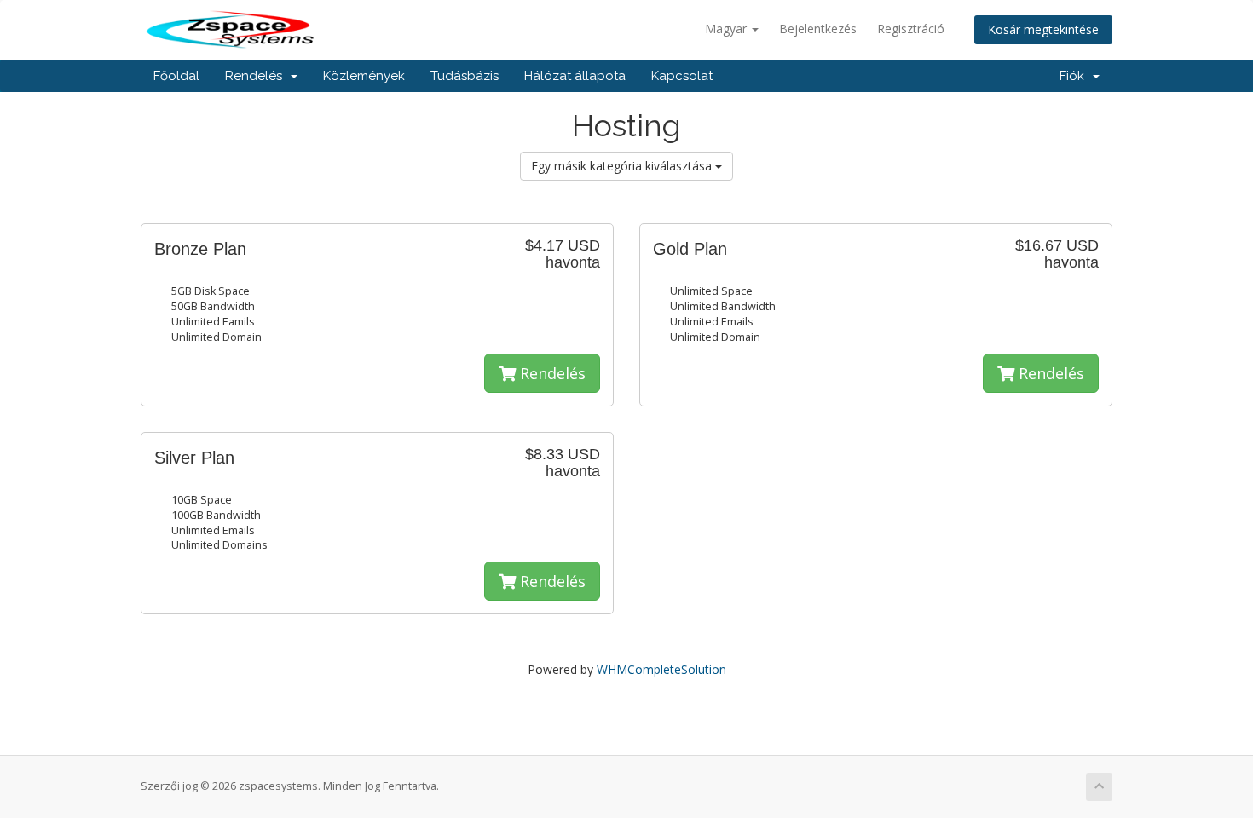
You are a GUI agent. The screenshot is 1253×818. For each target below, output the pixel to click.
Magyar (727, 28)
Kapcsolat (682, 76)
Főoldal (176, 76)
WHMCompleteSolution (661, 669)
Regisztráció (910, 28)
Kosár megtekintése (1043, 29)
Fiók (1075, 76)
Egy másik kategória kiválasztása (623, 166)
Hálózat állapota (575, 76)
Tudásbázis (464, 76)
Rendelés (257, 76)
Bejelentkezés (818, 28)
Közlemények (364, 76)
